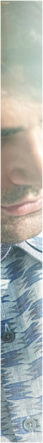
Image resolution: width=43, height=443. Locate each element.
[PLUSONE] (6, 3)
